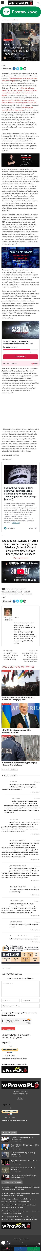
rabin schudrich (6, 594)
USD (10, 1055)
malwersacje (27, 591)
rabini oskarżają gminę (17, 594)
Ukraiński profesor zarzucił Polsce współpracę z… (22, 1138)
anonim (6, 1193)
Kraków (20, 591)
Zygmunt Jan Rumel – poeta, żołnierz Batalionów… (23, 1168)
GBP (13, 1055)
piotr (11, 782)
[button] (6, 1242)
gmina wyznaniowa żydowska (9, 591)
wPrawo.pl (20, 1241)
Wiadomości (8, 40)
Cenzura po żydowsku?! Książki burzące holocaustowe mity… (23, 1176)
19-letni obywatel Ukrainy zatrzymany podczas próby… (23, 1153)
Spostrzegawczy (15, 840)
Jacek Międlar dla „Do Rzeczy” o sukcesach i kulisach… (25, 1161)
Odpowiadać (36, 792)
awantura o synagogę (11, 589)
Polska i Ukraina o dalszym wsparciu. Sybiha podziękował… (25, 1146)
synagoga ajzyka (28, 594)
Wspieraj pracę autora (20, 558)
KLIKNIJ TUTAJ (17, 636)
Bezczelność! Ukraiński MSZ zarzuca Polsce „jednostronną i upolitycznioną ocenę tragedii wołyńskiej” (30, 657)
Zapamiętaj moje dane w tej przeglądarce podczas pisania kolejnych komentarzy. (19, 1014)
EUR (6, 1055)
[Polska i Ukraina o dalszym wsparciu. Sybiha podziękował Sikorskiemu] (20, 715)
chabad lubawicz (22, 589)
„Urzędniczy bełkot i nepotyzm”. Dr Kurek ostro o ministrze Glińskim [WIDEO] (10, 656)
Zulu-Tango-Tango (15, 886)
